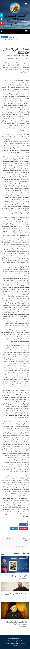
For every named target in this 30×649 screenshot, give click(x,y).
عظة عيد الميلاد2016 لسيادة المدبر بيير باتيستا (16, 595)
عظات (26, 45)
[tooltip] (1, 15)
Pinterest (23, 528)
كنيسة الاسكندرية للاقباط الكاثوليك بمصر (15, 19)
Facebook (23, 525)
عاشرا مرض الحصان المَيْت (19, 576)
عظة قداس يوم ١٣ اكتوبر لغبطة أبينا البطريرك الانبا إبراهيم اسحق (17, 623)
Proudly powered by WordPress (14, 641)
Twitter (13, 525)
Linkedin (13, 528)
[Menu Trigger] (26, 3)
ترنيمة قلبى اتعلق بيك (21, 546)
